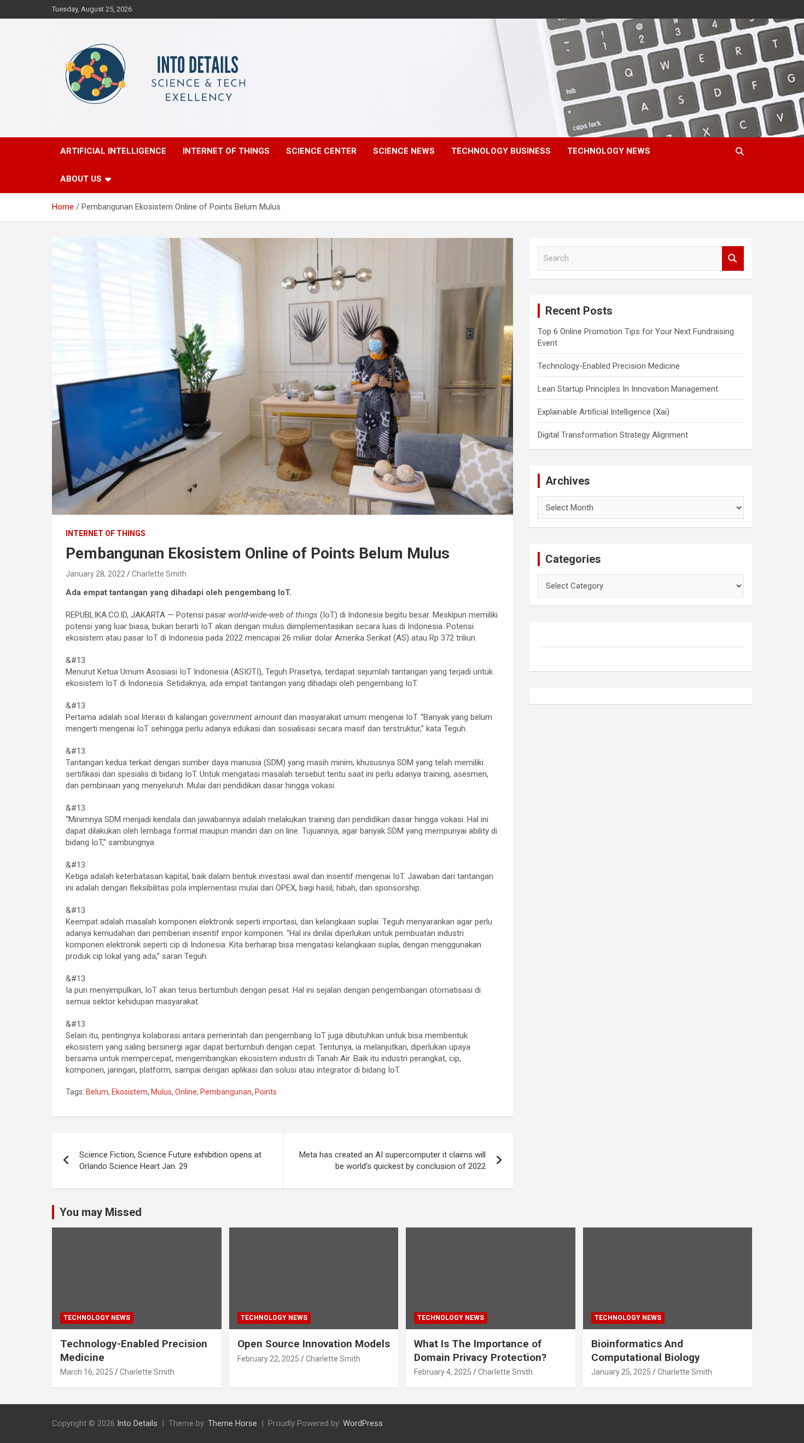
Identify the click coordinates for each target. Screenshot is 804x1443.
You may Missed (101, 1212)
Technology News (608, 151)
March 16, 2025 (86, 1372)
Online (186, 1091)
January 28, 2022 (95, 573)
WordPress (363, 1423)
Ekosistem (130, 1091)
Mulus (161, 1091)
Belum (97, 1091)
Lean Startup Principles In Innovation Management (628, 389)
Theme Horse (232, 1423)
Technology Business (501, 151)
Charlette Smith (159, 573)
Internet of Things (226, 151)
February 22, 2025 (268, 1358)
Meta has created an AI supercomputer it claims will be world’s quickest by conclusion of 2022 (392, 1160)
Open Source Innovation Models (313, 1343)
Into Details (137, 1423)
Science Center (321, 151)
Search (733, 258)
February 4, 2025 (442, 1372)
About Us (81, 179)
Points (266, 1091)
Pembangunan (226, 1091)
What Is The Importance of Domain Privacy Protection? (480, 1350)
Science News (404, 151)
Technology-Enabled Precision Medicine (609, 366)
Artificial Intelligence (113, 151)
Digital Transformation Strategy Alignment (613, 435)
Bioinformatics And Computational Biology (645, 1350)
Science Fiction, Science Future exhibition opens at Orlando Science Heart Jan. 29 (170, 1160)
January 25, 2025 (621, 1372)
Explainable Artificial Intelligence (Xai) (603, 412)
